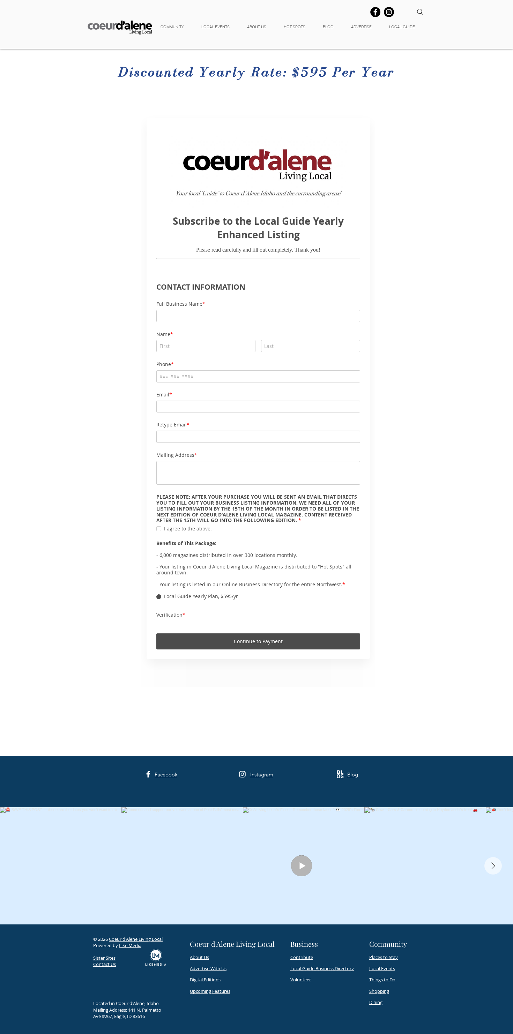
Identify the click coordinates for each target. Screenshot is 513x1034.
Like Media (130, 1025)
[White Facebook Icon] (148, 853)
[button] (175, 27)
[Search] (420, 12)
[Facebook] (375, 12)
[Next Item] (493, 945)
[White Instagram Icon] (242, 853)
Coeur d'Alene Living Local (136, 1019)
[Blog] (340, 853)
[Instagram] (389, 12)
